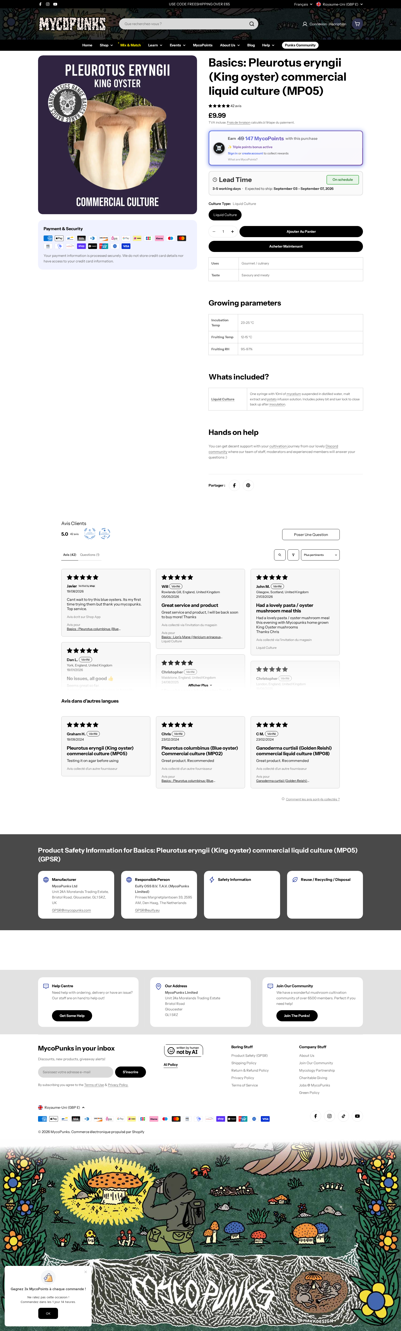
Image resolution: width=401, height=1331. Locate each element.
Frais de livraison (238, 122)
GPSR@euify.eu (147, 910)
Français (301, 4)
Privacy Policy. (118, 1085)
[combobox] (188, 23)
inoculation (277, 404)
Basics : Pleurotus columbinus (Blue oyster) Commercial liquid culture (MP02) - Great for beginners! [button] (97, 629)
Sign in (233, 153)
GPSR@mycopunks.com (71, 910)
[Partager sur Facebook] (234, 485)
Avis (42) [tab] (69, 555)
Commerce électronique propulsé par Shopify (107, 1132)
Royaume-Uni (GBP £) (340, 4)
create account (252, 153)
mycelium (294, 394)
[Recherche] (252, 24)
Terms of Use (94, 1085)
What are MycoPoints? (243, 159)
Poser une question (311, 534)
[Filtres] (293, 554)
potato (272, 399)
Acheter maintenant (286, 246)
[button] (219, 106)
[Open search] (280, 554)
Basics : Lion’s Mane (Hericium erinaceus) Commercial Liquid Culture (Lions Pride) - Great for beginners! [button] (192, 637)
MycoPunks (60, 1132)
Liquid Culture (225, 215)
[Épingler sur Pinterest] (248, 485)
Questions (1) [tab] (90, 555)
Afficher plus (198, 685)
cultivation (278, 446)
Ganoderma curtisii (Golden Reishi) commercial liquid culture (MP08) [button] (281, 781)
